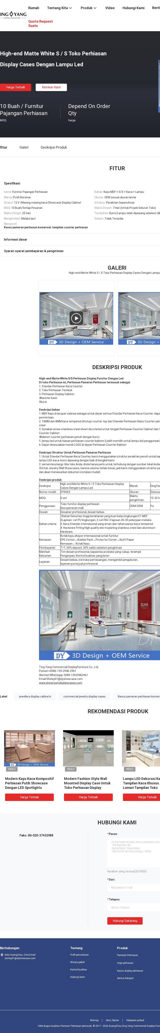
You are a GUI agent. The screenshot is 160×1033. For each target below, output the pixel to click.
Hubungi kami (77, 977)
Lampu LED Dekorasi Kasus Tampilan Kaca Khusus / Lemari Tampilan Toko (70, 783)
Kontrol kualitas (78, 969)
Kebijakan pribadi (135, 1020)
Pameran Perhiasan (127, 955)
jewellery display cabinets (35, 696)
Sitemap (94, 1020)
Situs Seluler (112, 1020)
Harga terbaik (15, 87)
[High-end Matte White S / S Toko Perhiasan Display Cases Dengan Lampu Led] (73, 748)
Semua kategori (125, 978)
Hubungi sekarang (125, 921)
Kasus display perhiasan (130, 970)
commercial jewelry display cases (84, 696)
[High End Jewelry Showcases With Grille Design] (76, 318)
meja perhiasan (125, 963)
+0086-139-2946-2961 (62, 670)
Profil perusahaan (79, 954)
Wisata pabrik (77, 962)
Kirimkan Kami (51, 87)
